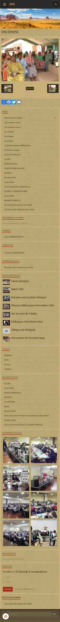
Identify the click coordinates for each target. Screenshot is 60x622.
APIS (6, 360)
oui (7, 577)
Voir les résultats (24, 589)
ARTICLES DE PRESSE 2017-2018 (19, 209)
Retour (30, 88)
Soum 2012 (9, 182)
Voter (7, 589)
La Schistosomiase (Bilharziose (17, 145)
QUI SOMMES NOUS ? (14, 237)
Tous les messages (14, 253)
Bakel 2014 (17, 289)
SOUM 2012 (9, 402)
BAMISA (8, 173)
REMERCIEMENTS (12, 200)
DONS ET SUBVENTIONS (15, 191)
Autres (7, 364)
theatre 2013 (10, 420)
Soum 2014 (9, 196)
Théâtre (8, 369)
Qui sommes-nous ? (12, 122)
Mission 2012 (10, 177)
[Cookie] (6, 616)
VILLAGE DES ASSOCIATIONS (18, 205)
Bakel (6, 406)
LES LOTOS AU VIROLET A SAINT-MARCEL (23, 425)
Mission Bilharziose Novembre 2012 (32, 305)
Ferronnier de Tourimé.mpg (28, 337)
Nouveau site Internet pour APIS (18, 267)
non (8, 581)
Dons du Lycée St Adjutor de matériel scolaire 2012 (26, 415)
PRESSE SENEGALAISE (14, 168)
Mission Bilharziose (12, 392)
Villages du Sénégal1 (23, 329)
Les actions (9, 131)
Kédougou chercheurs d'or (27, 321)
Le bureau (8, 141)
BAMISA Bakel (10, 164)
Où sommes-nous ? (12, 127)
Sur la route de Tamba (24, 313)
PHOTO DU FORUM (13, 118)
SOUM (7, 159)
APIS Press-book (11, 150)
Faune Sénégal (19, 281)
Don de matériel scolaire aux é (17, 186)
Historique (9, 136)
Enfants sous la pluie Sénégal (28, 297)
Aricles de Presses (12, 154)
